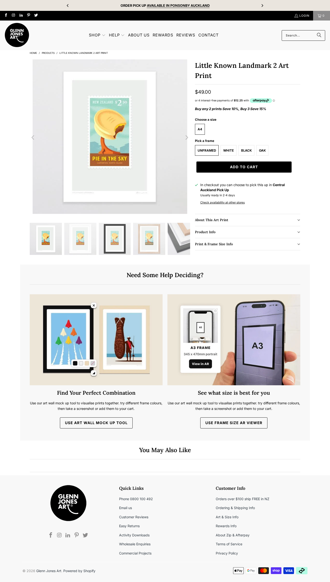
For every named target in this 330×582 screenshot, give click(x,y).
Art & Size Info (227, 517)
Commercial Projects (135, 553)
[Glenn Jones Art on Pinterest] (28, 15)
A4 (200, 129)
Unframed (207, 150)
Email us (125, 508)
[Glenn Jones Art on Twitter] (36, 15)
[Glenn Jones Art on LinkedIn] (21, 15)
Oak (262, 150)
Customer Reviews (133, 517)
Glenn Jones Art (48, 571)
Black (246, 150)
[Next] (262, 5)
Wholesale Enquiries (135, 544)
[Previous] (68, 5)
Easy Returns (129, 526)
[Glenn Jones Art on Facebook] (6, 15)
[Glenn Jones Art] (17, 35)
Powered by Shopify (79, 571)
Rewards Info (226, 526)
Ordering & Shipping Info (235, 508)
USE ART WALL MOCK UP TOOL (96, 423)
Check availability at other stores (222, 202)
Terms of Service (229, 544)
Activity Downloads (134, 535)
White (228, 150)
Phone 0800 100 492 (136, 499)
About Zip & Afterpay (233, 535)
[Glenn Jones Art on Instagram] (13, 15)
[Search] (319, 35)
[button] (97, 35)
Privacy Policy (227, 553)
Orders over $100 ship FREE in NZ (242, 499)
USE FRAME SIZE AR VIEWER (233, 423)
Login (304, 15)
